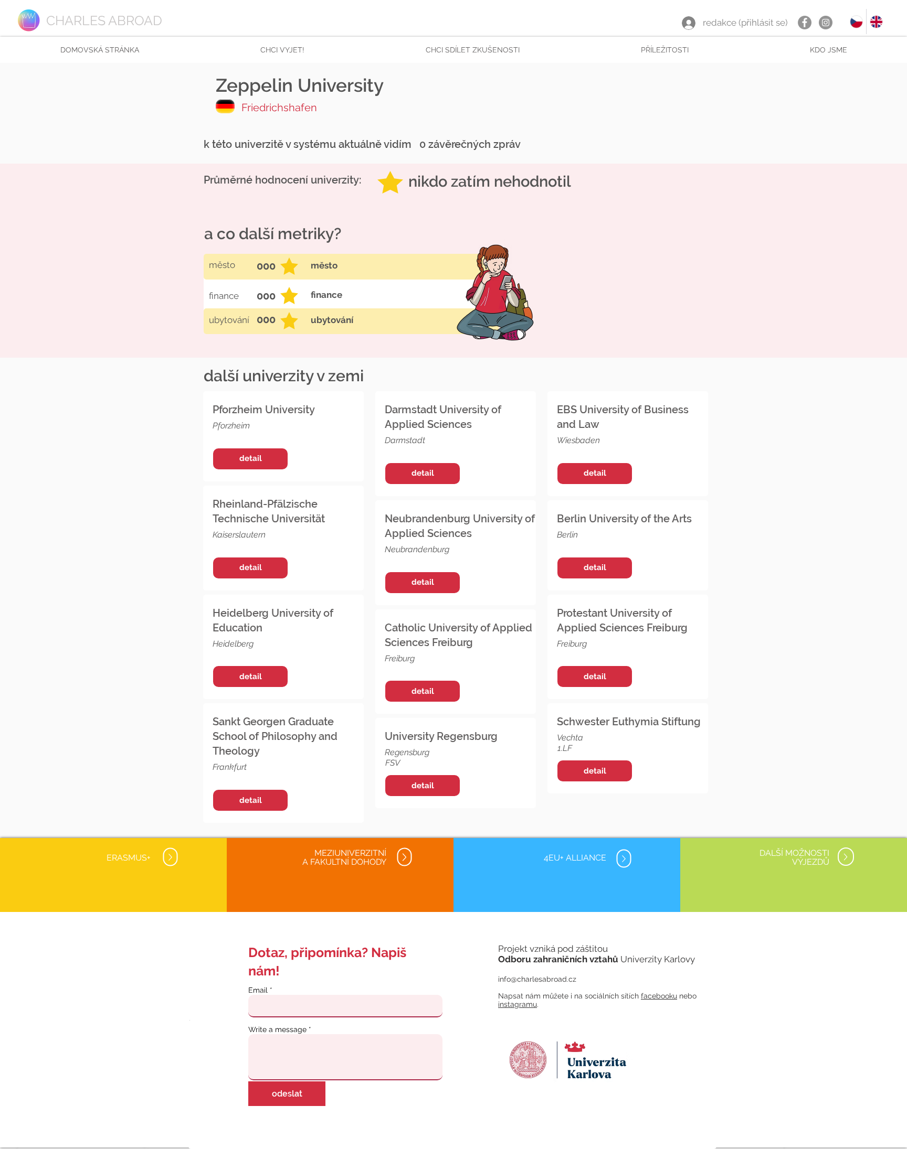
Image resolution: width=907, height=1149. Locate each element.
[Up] (170, 857)
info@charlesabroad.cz (537, 979)
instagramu (517, 1004)
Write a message (277, 1029)
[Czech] (856, 21)
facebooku (659, 996)
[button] (282, 50)
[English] (876, 21)
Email (258, 990)
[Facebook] (804, 22)
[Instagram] (825, 22)
